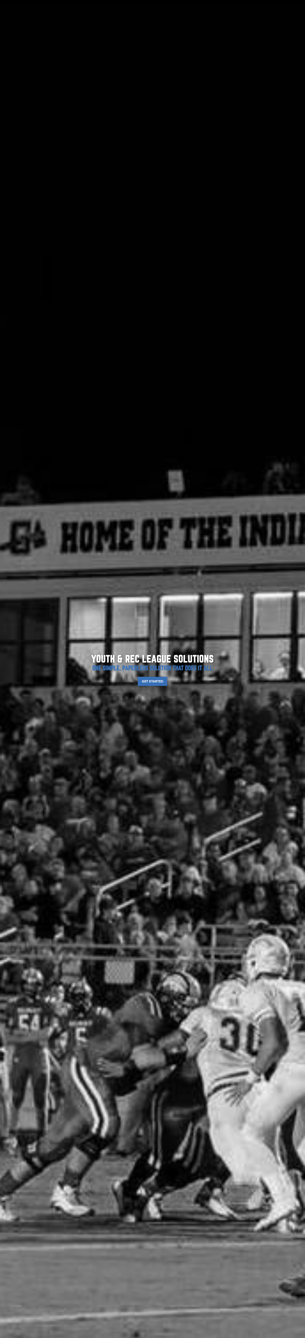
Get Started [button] (152, 681)
